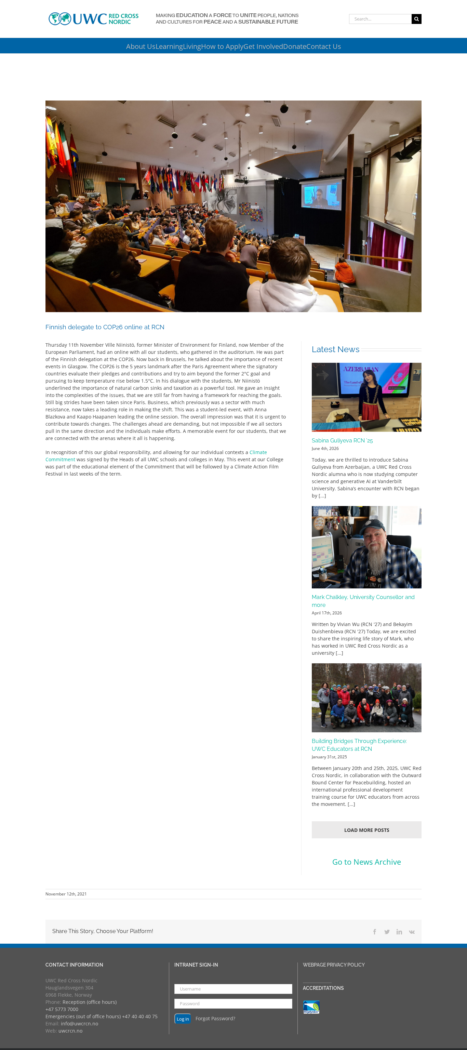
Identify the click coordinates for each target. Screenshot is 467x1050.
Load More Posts (366, 830)
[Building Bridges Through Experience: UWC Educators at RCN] (367, 697)
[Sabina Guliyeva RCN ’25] (367, 397)
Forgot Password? (215, 1018)
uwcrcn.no (70, 1030)
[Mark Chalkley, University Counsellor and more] (367, 547)
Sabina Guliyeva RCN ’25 (342, 440)
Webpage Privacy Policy (334, 965)
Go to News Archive (366, 861)
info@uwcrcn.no (79, 1023)
